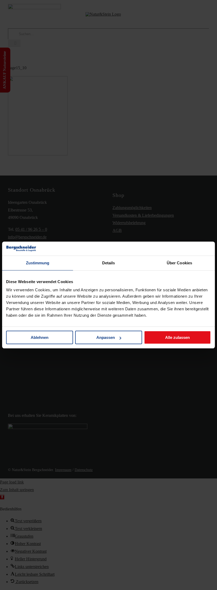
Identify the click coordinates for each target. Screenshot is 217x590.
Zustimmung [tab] (37, 263)
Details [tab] (108, 263)
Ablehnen (39, 337)
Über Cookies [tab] (179, 263)
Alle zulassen (177, 337)
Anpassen (105, 337)
